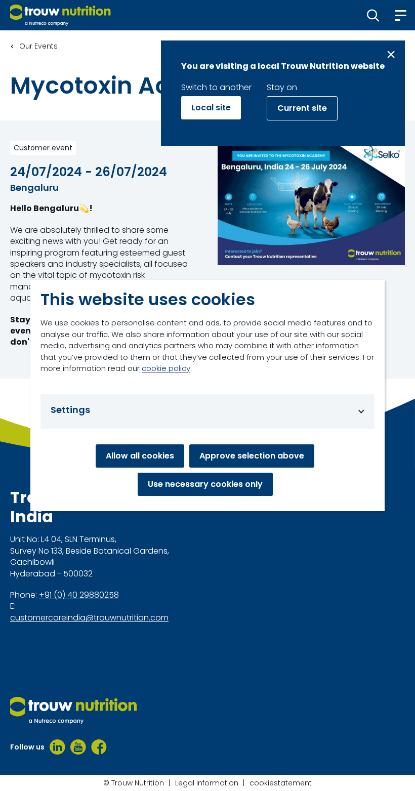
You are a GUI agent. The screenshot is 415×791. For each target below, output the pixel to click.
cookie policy (166, 368)
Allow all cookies (140, 456)
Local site (211, 107)
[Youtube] (78, 747)
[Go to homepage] (60, 15)
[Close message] (391, 54)
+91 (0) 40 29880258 (79, 595)
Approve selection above (251, 456)
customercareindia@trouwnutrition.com (89, 617)
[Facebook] (99, 747)
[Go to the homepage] (73, 710)
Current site (302, 108)
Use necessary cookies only (205, 484)
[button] (373, 15)
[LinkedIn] (57, 747)
